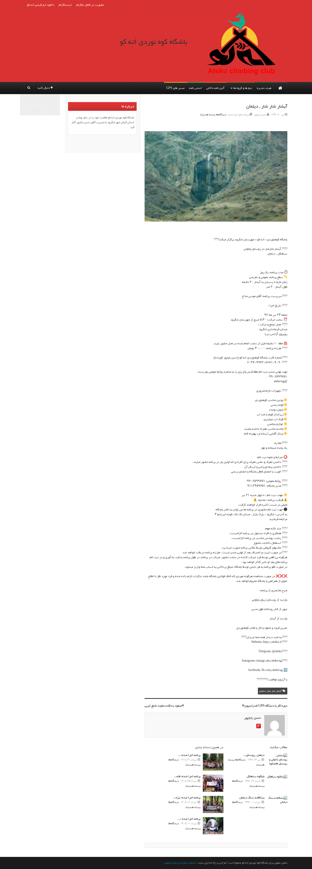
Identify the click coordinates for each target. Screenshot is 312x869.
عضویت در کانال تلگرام (90, 5)
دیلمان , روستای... (253, 755)
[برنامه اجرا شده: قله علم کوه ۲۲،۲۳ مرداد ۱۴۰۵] (213, 783)
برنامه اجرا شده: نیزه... (187, 797)
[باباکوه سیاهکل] (277, 783)
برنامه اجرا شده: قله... (187, 776)
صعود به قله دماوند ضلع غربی (163, 705)
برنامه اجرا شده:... (189, 755)
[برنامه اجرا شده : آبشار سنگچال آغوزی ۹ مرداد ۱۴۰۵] (213, 825)
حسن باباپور (260, 115)
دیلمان (262, 691)
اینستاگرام (65, 5)
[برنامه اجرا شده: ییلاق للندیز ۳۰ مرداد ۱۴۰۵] (213, 762)
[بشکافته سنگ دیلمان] (277, 804)
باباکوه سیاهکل (255, 776)
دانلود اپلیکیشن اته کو (40, 5)
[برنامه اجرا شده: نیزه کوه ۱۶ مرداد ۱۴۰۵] (213, 804)
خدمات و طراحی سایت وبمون (180, 863)
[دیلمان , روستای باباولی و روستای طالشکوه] (277, 762)
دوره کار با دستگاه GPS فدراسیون (265, 705)
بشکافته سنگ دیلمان (251, 797)
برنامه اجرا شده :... (189, 818)
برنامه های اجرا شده (238, 115)
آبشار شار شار (274, 691)
